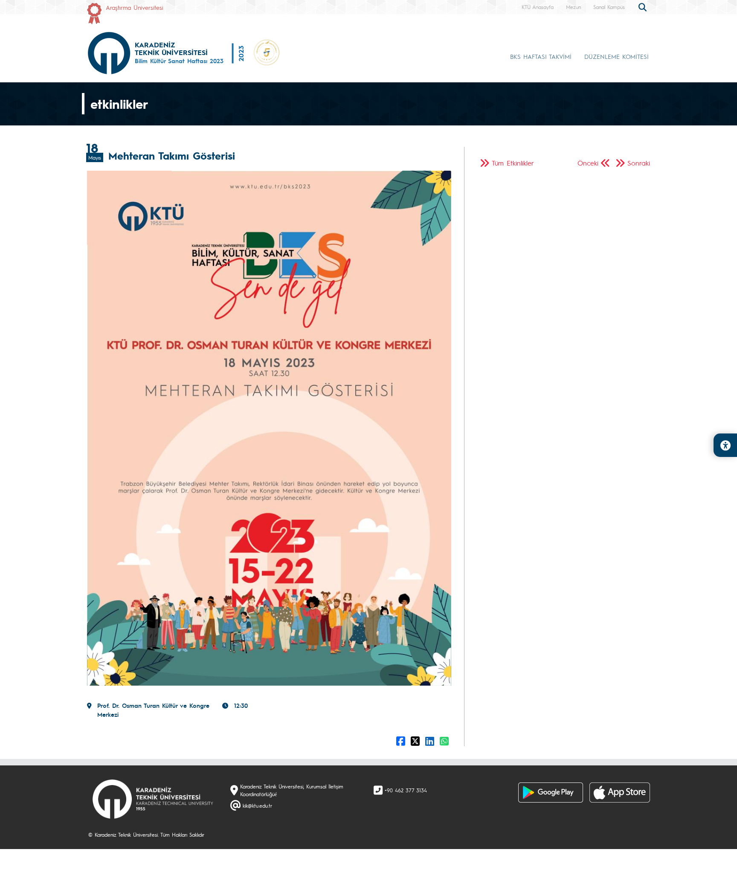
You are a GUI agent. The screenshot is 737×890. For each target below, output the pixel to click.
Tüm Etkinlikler (513, 162)
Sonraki (638, 162)
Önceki (587, 162)
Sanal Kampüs (609, 6)
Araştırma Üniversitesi (134, 7)
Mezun (573, 6)
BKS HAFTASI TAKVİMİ (541, 56)
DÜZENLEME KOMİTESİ (616, 56)
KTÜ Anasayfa (538, 6)
